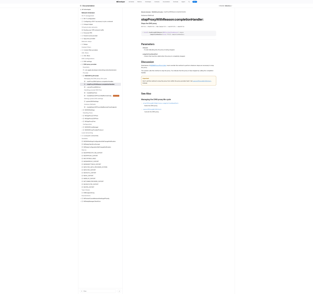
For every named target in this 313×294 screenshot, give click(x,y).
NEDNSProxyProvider (157, 12)
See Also (146, 93)
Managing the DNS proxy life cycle (156, 99)
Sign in (194, 1)
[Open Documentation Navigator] (81, 6)
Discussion (147, 61)
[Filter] (99, 291)
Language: (221, 5)
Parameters (147, 44)
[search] (98, 291)
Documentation (88, 6)
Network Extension (146, 12)
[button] (189, 2)
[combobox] (99, 291)
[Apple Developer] (121, 2)
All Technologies (86, 9)
